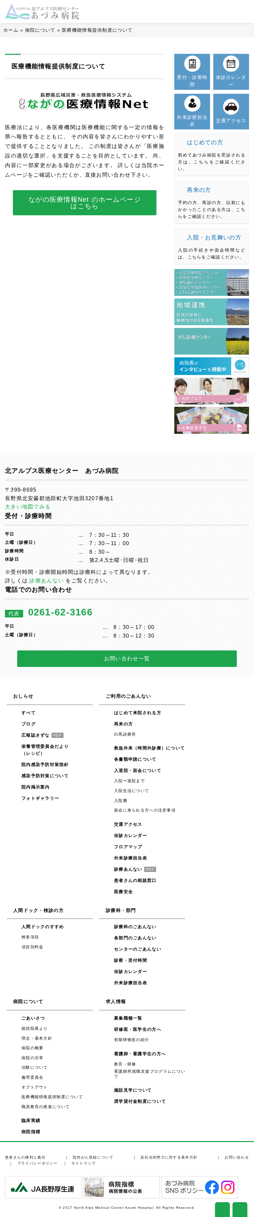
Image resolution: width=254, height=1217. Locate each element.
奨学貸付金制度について (140, 1101)
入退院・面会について (137, 770)
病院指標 (30, 1131)
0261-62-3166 (60, 612)
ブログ (28, 723)
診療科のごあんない (135, 926)
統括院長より (34, 1028)
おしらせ (23, 696)
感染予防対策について (45, 775)
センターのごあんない (137, 949)
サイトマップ (83, 1163)
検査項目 (30, 937)
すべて (28, 712)
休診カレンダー (130, 835)
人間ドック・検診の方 (38, 910)
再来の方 (123, 723)
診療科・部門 (121, 910)
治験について (34, 1067)
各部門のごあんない (135, 937)
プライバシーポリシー (37, 1163)
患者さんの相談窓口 (135, 880)
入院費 (120, 800)
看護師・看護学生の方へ (140, 1053)
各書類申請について (135, 759)
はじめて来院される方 (137, 712)
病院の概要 (32, 1048)
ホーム (11, 30)
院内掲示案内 (35, 786)
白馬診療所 (125, 734)
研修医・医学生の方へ (137, 1029)
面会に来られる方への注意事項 (145, 810)
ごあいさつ (33, 1018)
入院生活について (131, 790)
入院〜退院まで (129, 781)
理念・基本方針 (36, 1038)
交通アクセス (128, 824)
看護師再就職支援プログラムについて (149, 1073)
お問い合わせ (237, 1157)
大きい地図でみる (28, 506)
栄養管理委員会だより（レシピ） (45, 750)
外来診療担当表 (130, 857)
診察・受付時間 (130, 960)
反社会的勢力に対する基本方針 (169, 1157)
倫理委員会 (32, 1077)
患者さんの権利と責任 (25, 1157)
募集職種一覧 (128, 1018)
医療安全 (123, 891)
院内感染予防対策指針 (45, 764)
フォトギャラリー (40, 798)
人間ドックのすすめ (42, 926)
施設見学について (133, 1090)
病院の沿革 (32, 1058)
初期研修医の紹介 (131, 1039)
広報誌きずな (41, 735)
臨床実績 (30, 1120)
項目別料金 (32, 947)
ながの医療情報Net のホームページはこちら (84, 203)
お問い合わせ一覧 (127, 658)
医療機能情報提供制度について (52, 1097)
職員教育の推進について (45, 1106)
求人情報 (116, 1001)
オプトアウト (34, 1087)
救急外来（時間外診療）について (149, 748)
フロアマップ (128, 846)
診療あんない (46, 580)
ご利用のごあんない (128, 696)
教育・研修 (125, 1064)
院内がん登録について (93, 1157)
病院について (40, 30)
